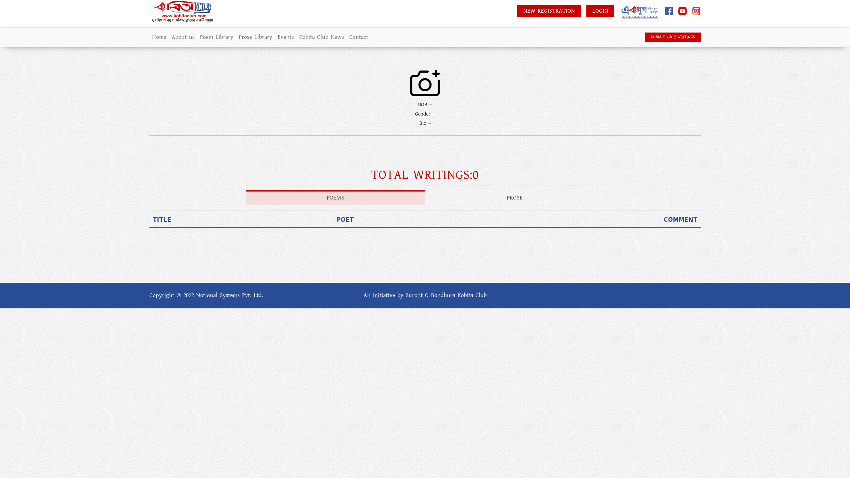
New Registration (549, 11)
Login (600, 11)
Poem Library (216, 37)
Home (159, 37)
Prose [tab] (515, 198)
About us (183, 37)
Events (286, 37)
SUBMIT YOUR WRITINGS (673, 37)
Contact (358, 37)
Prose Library (255, 37)
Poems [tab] (335, 198)
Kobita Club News (321, 37)
